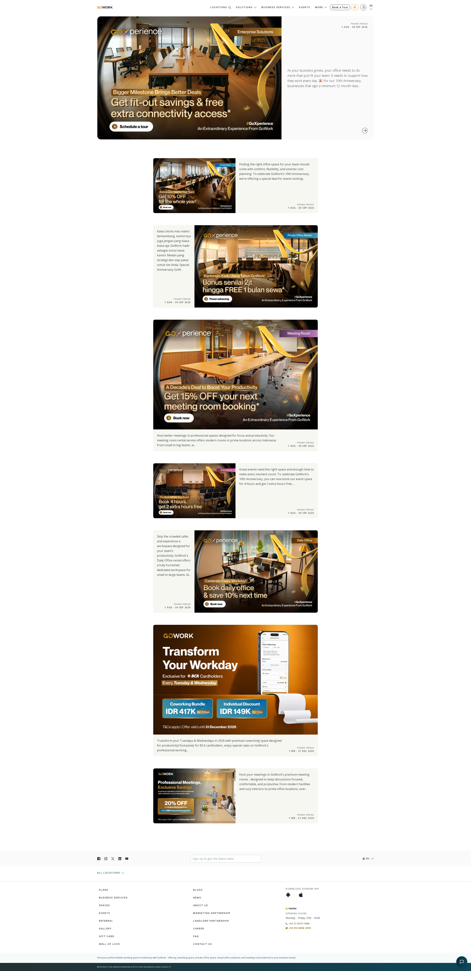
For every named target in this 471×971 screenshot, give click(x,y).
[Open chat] (461, 961)
